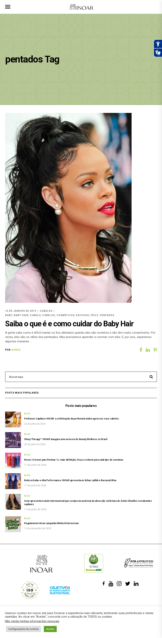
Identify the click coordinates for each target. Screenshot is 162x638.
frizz (94, 315)
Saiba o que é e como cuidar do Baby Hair (69, 323)
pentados (107, 315)
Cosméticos (66, 315)
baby (8, 315)
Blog (27, 413)
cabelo (35, 315)
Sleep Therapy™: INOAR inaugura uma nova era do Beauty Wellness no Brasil (65, 439)
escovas (82, 315)
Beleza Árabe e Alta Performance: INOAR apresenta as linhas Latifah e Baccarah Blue (70, 480)
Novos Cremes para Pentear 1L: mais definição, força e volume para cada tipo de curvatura (73, 459)
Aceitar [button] (50, 629)
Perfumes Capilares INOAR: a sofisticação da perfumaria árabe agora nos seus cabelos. (72, 418)
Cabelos (46, 311)
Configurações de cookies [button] (23, 629)
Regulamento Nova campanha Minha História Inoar (51, 523)
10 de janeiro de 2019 (20, 311)
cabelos (48, 315)
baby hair (21, 315)
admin (16, 349)
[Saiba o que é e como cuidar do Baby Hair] (68, 208)
